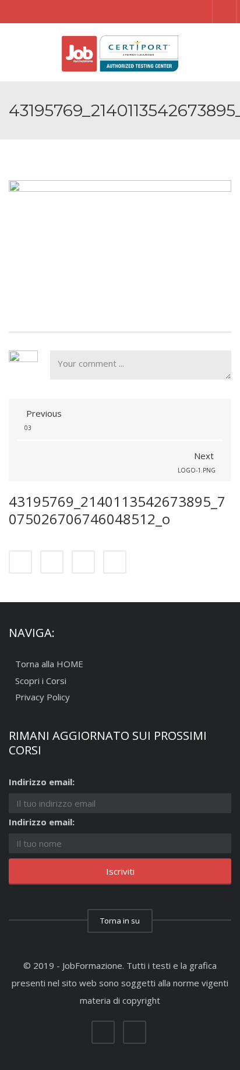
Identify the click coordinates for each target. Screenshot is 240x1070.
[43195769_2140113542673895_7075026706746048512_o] (120, 237)
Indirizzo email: (42, 782)
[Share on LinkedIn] (83, 562)
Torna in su (120, 920)
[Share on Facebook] (20, 562)
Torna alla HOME (49, 664)
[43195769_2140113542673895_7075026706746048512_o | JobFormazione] (120, 52)
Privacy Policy (42, 697)
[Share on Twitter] (51, 562)
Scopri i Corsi (40, 680)
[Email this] (114, 562)
